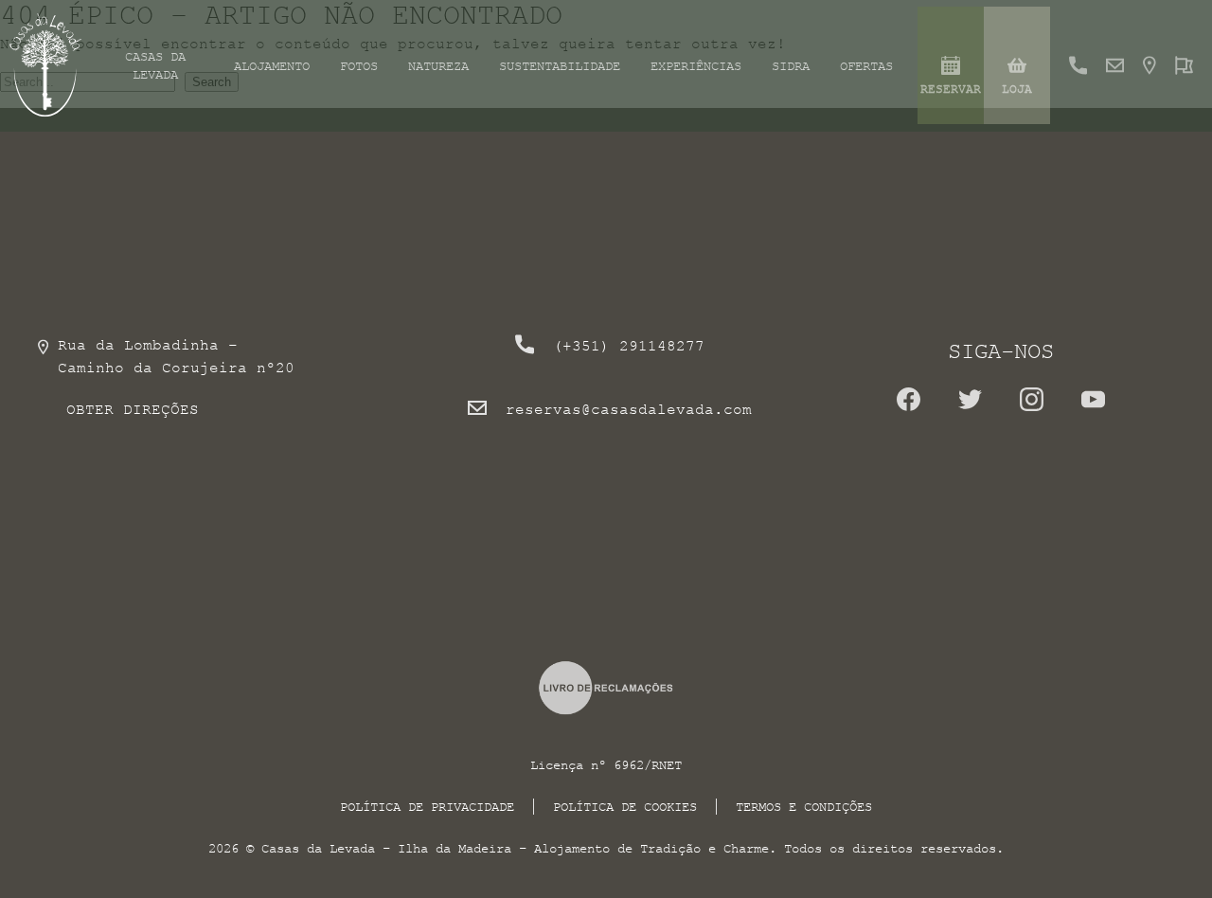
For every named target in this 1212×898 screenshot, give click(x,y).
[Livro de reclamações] (606, 687)
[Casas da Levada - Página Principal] (45, 65)
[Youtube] (1093, 406)
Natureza (438, 66)
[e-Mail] (1115, 65)
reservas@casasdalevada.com (629, 409)
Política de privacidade (427, 807)
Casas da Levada (155, 65)
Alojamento (272, 66)
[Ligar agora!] (1078, 65)
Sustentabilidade (559, 66)
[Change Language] (1184, 65)
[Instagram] (1031, 406)
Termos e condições (804, 807)
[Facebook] (908, 406)
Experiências (696, 66)
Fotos (359, 66)
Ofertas (866, 66)
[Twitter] (970, 406)
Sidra (791, 66)
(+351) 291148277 (628, 345)
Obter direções (132, 409)
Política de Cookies (625, 807)
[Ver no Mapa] (1149, 65)
